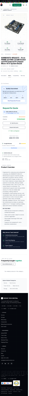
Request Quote (17, 5)
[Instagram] (11, 363)
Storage (5, 288)
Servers (5, 283)
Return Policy (4, 337)
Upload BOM (4, 333)
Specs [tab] (9, 75)
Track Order (4, 335)
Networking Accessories (6, 324)
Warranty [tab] (23, 75)
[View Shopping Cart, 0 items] (23, 5)
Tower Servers (7, 285)
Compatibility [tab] (16, 75)
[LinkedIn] (5, 363)
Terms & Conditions (5, 389)
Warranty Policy (4, 340)
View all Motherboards (7, 264)
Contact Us (3, 351)
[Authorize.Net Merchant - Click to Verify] (16, 383)
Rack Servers (13, 283)
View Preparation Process (14, 100)
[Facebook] (2, 363)
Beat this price (15, 123)
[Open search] (10, 5)
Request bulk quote (14, 127)
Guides (2, 355)
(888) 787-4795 (14, 138)
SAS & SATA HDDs (14, 288)
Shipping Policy (4, 342)
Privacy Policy (9, 388)
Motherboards (14, 9)
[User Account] (26, 5)
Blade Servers (16, 285)
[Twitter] (8, 363)
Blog (2, 353)
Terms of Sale (16, 388)
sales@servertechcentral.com (7, 360)
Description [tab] (3, 75)
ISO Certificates (4, 393)
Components (6, 9)
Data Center (3, 326)
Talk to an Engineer (14, 130)
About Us (3, 348)
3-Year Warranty (5, 83)
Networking (3, 319)
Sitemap (10, 393)
